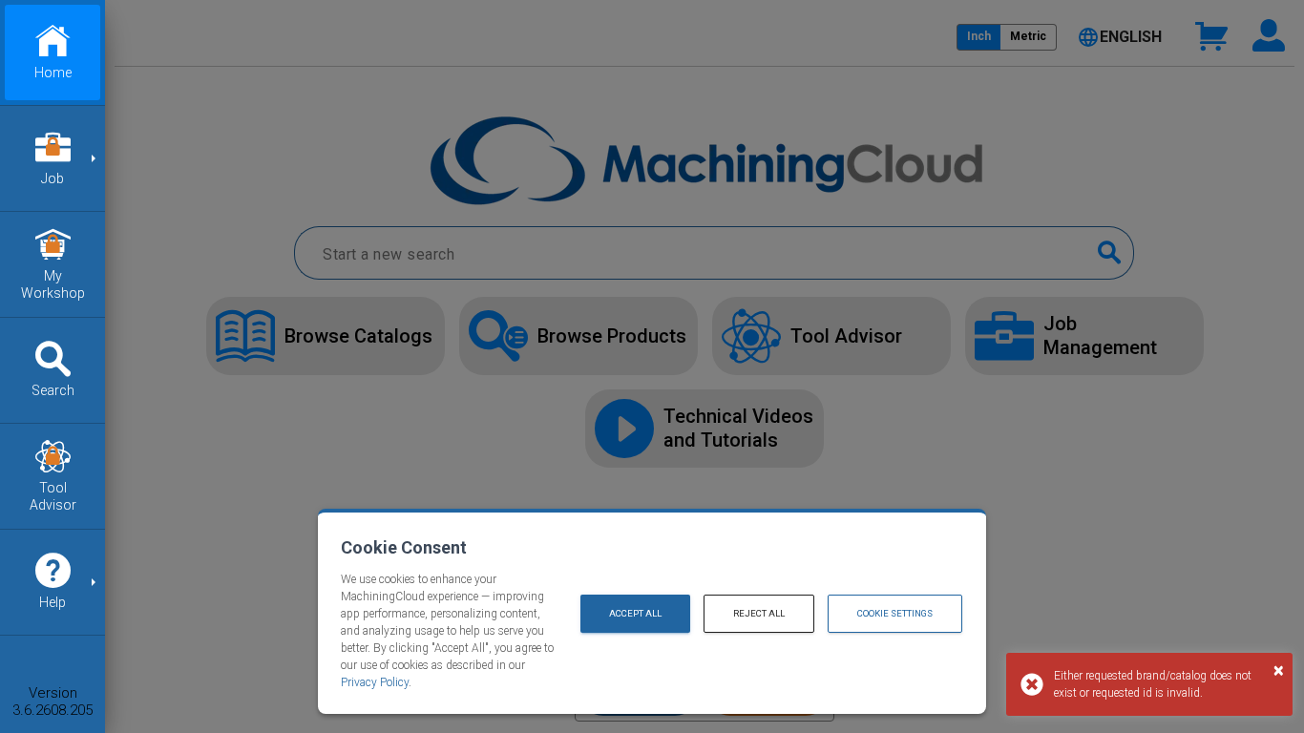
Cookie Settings (895, 613)
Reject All (759, 613)
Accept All (635, 613)
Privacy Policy (375, 682)
